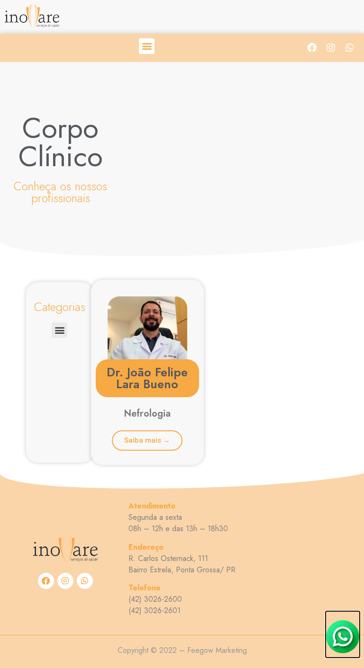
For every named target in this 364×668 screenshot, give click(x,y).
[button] (147, 46)
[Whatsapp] (349, 47)
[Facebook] (311, 47)
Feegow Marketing (217, 650)
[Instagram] (330, 47)
